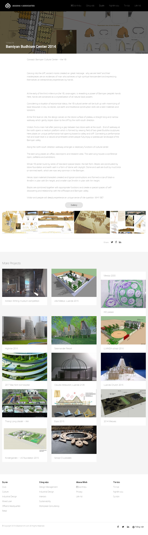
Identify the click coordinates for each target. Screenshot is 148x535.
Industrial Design (9, 496)
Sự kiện (116, 496)
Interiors (42, 496)
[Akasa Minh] (20, 5)
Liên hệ (138, 5)
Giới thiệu (76, 5)
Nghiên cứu (114, 5)
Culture (5, 492)
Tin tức (127, 5)
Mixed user (7, 501)
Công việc (90, 5)
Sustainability (45, 501)
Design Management (48, 487)
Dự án (101, 5)
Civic (4, 487)
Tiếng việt (139, 527)
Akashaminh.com (22, 526)
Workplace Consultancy (49, 506)
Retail (4, 511)
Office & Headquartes (11, 506)
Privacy (79, 492)
